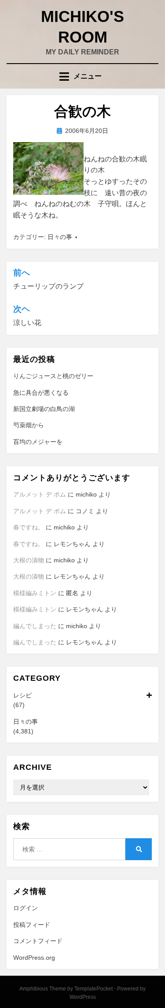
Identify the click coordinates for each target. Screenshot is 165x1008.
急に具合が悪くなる (41, 392)
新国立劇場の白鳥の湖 (44, 408)
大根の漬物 (28, 560)
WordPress (83, 997)
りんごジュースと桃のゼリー (53, 375)
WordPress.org (34, 957)
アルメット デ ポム (39, 494)
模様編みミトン (34, 593)
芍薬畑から (28, 425)
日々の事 (60, 236)
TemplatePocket (93, 989)
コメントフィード (37, 940)
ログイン (25, 907)
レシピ (22, 695)
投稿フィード (31, 924)
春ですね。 (28, 527)
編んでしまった (34, 625)
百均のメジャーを (37, 441)
